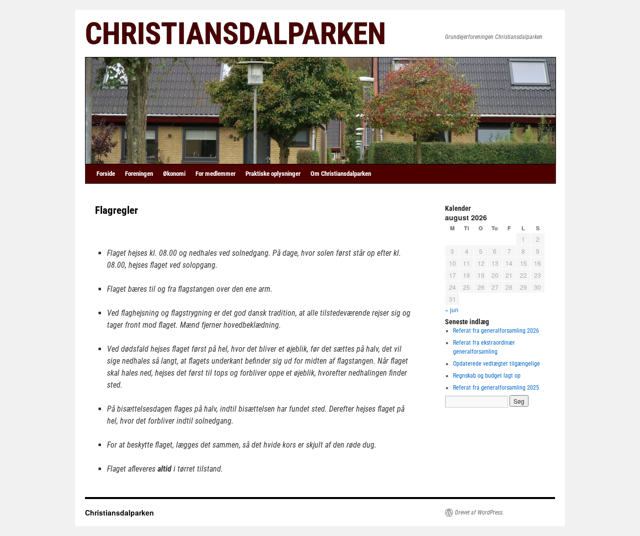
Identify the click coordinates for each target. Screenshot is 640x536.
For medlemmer (216, 173)
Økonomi (174, 173)
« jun (451, 309)
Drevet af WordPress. (479, 512)
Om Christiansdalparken (340, 173)
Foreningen (139, 173)
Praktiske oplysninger (273, 173)
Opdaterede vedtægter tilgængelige (496, 363)
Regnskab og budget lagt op (486, 375)
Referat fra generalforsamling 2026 (496, 330)
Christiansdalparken (235, 33)
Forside (105, 173)
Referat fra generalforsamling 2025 (496, 387)
